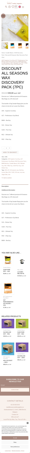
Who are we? (15, 417)
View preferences (15, 446)
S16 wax (17, 172)
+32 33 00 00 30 (15, 404)
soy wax (22, 172)
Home (3, 52)
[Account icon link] (9, 6)
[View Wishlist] (13, 7)
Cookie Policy (8, 450)
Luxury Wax (5, 172)
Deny (15, 442)
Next (28, 46)
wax (9, 174)
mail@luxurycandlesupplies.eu (15, 407)
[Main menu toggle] (23, 7)
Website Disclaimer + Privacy (18, 450)
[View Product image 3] (20, 46)
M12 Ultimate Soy (16, 63)
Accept (15, 438)
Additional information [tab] (8, 190)
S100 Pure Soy (8, 64)
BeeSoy (21, 170)
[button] (27, 423)
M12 (9, 172)
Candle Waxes (9, 52)
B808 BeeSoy (22, 61)
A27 (8, 170)
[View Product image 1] (5, 46)
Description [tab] (5, 186)
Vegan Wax (5, 174)
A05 (6, 170)
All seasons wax (14, 170)
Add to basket (10, 152)
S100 (12, 172)
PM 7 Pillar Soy (8, 165)
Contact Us (15, 414)
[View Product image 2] (12, 46)
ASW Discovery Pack (12, 61)
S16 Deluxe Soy (18, 64)
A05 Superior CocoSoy (8, 60)
